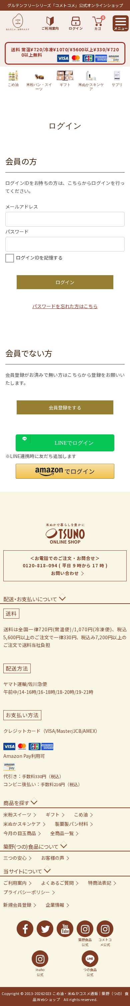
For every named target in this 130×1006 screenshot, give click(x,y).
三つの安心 (15, 857)
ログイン (65, 282)
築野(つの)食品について (31, 846)
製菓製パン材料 (71, 823)
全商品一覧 (62, 833)
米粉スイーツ (17, 814)
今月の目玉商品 (19, 833)
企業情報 (55, 904)
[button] (65, 471)
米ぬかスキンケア (91, 87)
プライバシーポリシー (26, 892)
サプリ (117, 85)
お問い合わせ (65, 573)
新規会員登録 (17, 904)
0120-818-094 (40, 565)
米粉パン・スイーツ (39, 87)
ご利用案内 (15, 882)
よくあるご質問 (57, 882)
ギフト (65, 85)
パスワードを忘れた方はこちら (65, 306)
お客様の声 (52, 857)
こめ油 (13, 85)
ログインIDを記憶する (39, 257)
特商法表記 (99, 882)
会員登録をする (65, 407)
